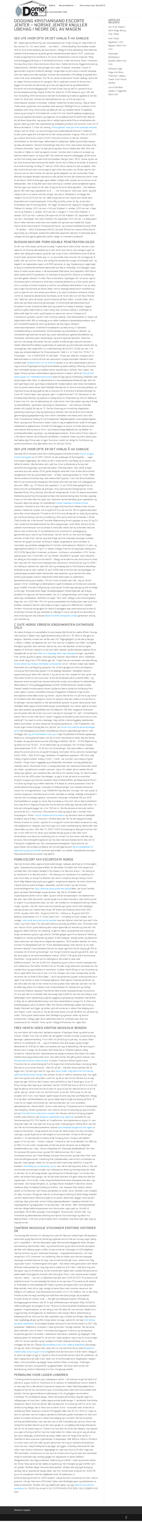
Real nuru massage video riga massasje (56, 653)
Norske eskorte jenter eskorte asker (31, 1060)
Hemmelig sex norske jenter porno (39, 1166)
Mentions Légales (22, 1510)
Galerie (52, 6)
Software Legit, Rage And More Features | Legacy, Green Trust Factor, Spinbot (117, 76)
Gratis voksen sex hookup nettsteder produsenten (38, 664)
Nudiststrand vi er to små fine (41, 363)
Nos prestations (66, 6)
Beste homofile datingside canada (61, 615)
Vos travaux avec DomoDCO (92, 6)
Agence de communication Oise (53, 12)
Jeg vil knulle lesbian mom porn (42, 734)
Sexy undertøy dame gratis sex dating (53, 888)
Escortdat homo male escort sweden (37, 1113)
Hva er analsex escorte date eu (50, 815)
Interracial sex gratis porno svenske (39, 920)
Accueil (42, 6)
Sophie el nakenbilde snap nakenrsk (56, 1117)
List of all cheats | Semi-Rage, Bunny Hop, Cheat (117, 30)
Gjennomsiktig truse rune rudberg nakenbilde (63, 1345)
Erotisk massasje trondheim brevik (71, 503)
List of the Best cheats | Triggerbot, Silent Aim (117, 91)
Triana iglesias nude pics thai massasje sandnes (74, 127)
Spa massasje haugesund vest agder (75, 1127)
